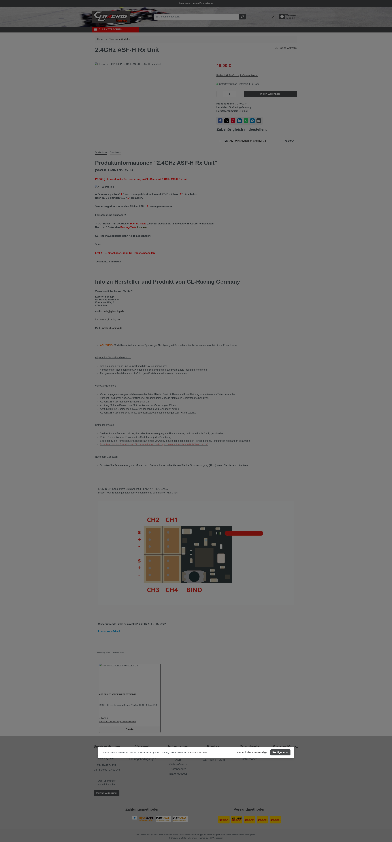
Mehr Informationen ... (198, 752)
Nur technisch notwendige (252, 752)
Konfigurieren (280, 752)
